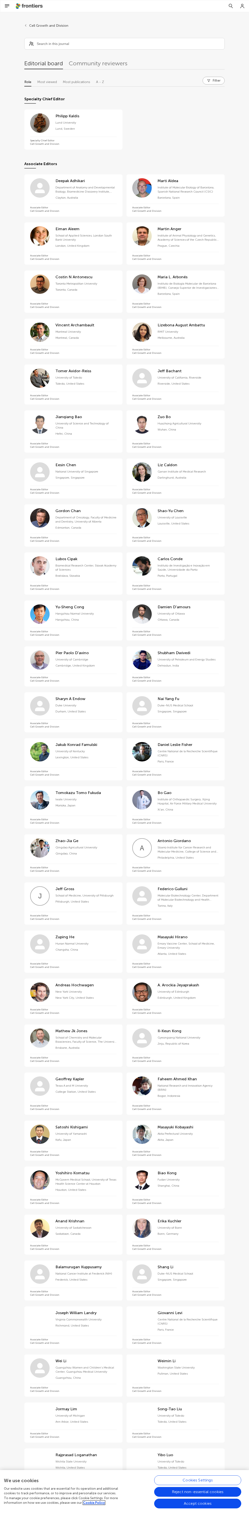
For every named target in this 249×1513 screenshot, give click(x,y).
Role (27, 82)
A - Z (100, 82)
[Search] (231, 6)
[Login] (242, 6)
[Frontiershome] (30, 6)
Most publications (76, 82)
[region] (124, 1491)
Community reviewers (98, 63)
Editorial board (43, 63)
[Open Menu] (7, 6)
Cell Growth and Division (48, 26)
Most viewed (47, 82)
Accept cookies (198, 1503)
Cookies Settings (198, 1480)
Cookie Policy (94, 1503)
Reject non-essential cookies (197, 1491)
